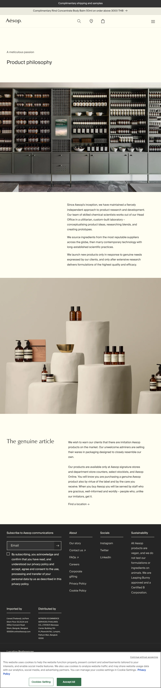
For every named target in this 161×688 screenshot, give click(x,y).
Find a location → (78, 504)
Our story (75, 543)
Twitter (104, 550)
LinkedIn (105, 557)
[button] (155, 21)
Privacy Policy (77, 583)
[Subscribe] (57, 545)
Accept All (69, 681)
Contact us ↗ (77, 550)
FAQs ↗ (74, 557)
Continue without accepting (144, 657)
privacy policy (40, 564)
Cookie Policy (77, 591)
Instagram (106, 543)
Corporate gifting (75, 574)
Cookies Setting (41, 681)
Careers (74, 564)
